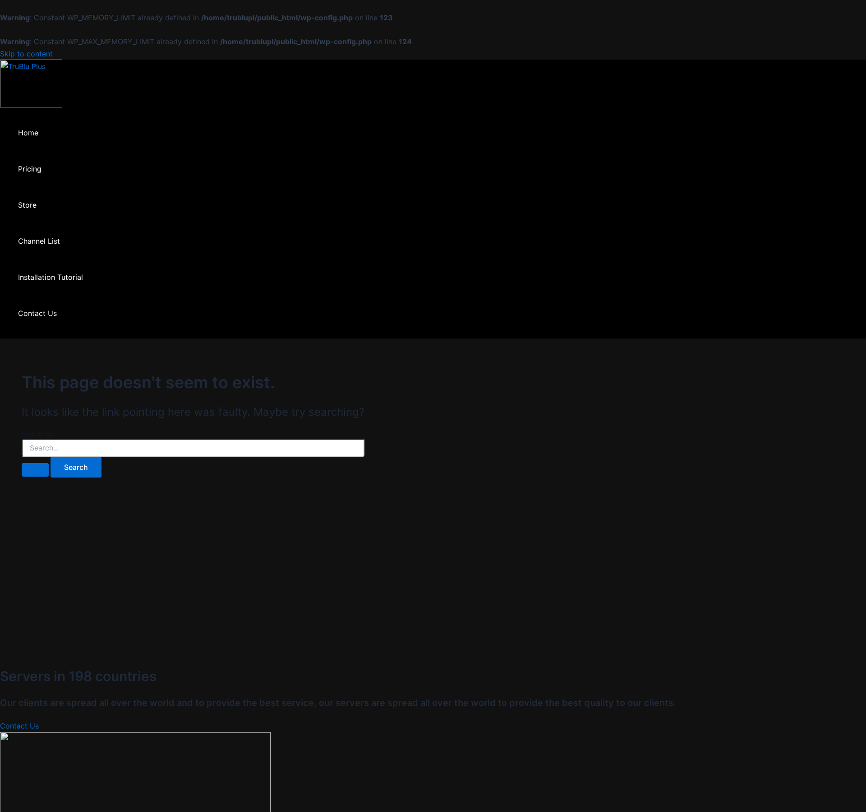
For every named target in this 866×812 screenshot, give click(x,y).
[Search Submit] (35, 470)
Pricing (29, 168)
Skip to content (26, 53)
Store (27, 204)
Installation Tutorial (50, 277)
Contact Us (37, 313)
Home (28, 132)
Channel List (39, 241)
